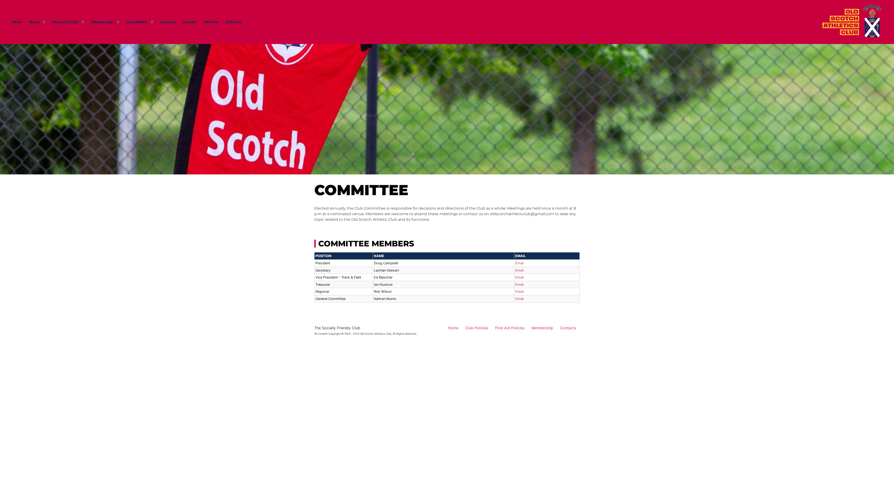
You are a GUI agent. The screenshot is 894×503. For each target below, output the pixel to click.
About (34, 22)
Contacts (568, 328)
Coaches (168, 22)
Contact (189, 22)
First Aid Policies (510, 328)
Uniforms (234, 22)
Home (16, 22)
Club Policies (476, 328)
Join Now (211, 22)
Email (519, 263)
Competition (136, 22)
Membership (102, 22)
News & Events (65, 22)
